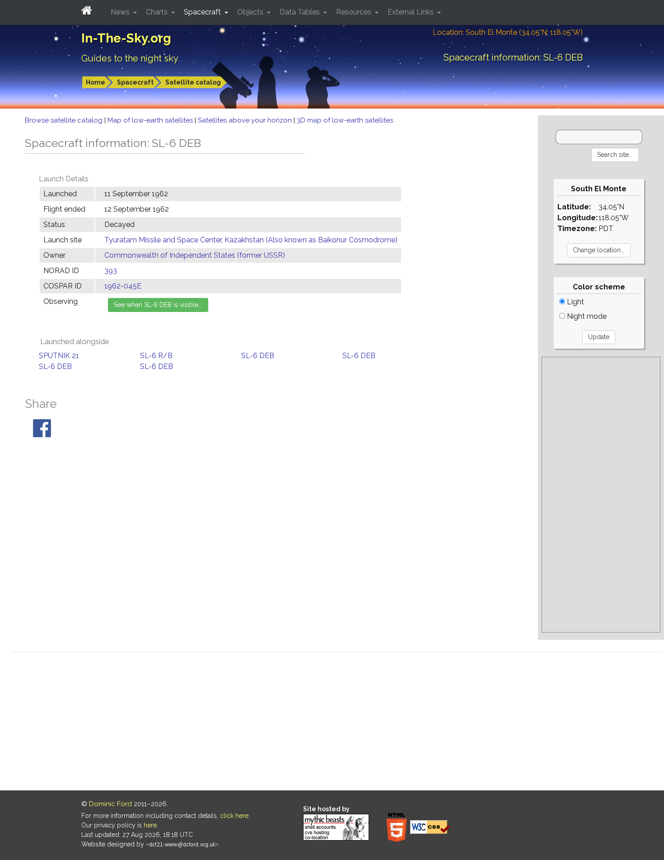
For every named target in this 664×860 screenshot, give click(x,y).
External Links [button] (411, 12)
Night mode (586, 316)
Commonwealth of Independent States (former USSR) (194, 255)
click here (234, 815)
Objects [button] (251, 12)
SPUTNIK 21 (59, 355)
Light (574, 302)
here (150, 825)
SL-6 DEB (257, 355)
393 (110, 270)
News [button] (121, 12)
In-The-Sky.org (126, 38)
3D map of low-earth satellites (345, 120)
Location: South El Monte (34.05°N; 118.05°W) (508, 32)
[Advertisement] (601, 494)
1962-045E (122, 286)
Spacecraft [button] (203, 12)
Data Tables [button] (301, 12)
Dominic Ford (110, 804)
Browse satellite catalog (64, 120)
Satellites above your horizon (246, 120)
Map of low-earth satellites (151, 120)
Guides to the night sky (129, 58)
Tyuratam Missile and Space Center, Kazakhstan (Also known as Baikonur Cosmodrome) (250, 240)
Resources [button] (354, 12)
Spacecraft (135, 82)
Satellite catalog (193, 82)
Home (95, 82)
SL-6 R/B (156, 355)
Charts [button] (157, 12)
